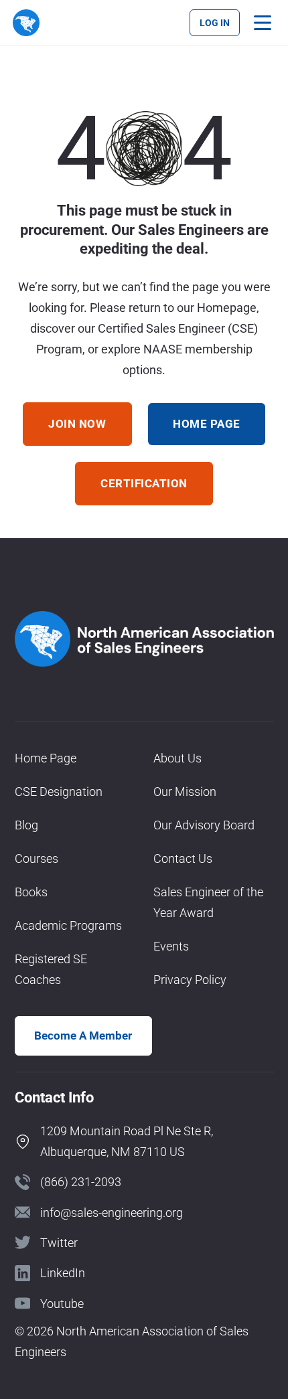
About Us (177, 758)
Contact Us (182, 858)
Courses (36, 858)
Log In (215, 22)
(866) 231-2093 (80, 1182)
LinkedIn (62, 1273)
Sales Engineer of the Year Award (208, 902)
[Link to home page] (26, 22)
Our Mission (184, 792)
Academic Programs (68, 925)
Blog (26, 825)
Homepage (227, 308)
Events (171, 946)
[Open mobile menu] (262, 22)
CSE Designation (58, 792)
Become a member (83, 1035)
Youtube (62, 1304)
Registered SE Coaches (51, 969)
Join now (77, 423)
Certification (143, 483)
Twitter (59, 1243)
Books (31, 892)
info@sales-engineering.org (111, 1213)
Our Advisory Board (204, 825)
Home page (206, 423)
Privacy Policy (189, 980)
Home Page (45, 758)
